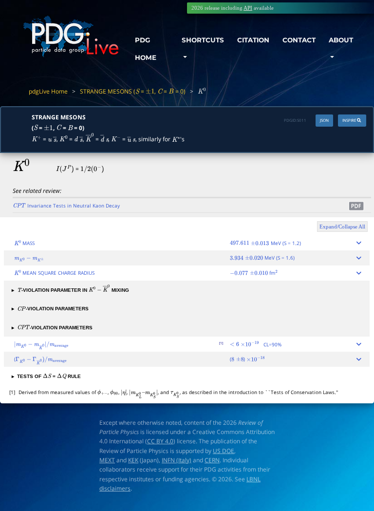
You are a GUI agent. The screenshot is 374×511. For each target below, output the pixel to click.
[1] (221, 343)
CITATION (253, 40)
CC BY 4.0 (160, 441)
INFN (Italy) (176, 460)
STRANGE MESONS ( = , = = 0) (133, 91)
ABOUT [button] (341, 40)
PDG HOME (145, 48)
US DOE (223, 451)
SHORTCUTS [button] (203, 40)
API (247, 8)
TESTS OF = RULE (46, 376)
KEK (133, 460)
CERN (212, 460)
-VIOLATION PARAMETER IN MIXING (70, 290)
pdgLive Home (48, 91)
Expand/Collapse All (342, 226)
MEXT (107, 460)
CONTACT (299, 40)
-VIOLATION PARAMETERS (50, 308)
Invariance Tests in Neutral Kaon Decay (66, 205)
